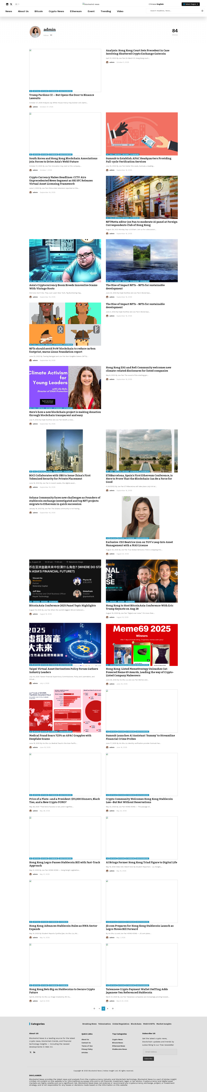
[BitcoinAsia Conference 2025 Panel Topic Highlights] (65, 581)
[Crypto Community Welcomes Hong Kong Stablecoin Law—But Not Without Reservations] (142, 774)
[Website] (51, 35)
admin (35, 107)
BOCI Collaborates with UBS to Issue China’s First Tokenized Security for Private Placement (60, 477)
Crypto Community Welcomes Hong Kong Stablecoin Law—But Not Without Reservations (139, 800)
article (36, 91)
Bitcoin (38, 11)
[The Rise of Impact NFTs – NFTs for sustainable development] (142, 260)
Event (91, 11)
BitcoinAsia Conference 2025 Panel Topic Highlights (62, 605)
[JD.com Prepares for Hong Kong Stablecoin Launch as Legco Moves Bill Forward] (142, 901)
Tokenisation (104, 1024)
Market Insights (163, 1024)
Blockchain (136, 1024)
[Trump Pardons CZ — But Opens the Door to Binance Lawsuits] (65, 70)
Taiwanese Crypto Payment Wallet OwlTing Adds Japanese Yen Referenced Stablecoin (137, 991)
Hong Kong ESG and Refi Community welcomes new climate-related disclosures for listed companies (138, 369)
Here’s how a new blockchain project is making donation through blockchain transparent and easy (65, 414)
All (111, 154)
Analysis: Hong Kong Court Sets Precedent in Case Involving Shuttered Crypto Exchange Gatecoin (137, 52)
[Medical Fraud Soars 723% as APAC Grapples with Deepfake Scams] (65, 711)
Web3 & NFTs (149, 1024)
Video (120, 11)
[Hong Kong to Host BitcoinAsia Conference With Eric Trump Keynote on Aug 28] (142, 581)
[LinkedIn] (34, 1052)
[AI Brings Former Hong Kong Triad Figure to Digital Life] (142, 837)
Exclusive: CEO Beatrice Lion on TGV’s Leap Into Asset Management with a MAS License (139, 544)
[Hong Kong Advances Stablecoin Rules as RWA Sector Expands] (65, 901)
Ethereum (76, 11)
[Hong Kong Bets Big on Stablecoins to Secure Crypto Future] (65, 964)
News (8, 11)
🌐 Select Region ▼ (190, 4)
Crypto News (56, 11)
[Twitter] (30, 1052)
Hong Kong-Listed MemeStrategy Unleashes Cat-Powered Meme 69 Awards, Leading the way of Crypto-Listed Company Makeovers (140, 672)
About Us (23, 11)
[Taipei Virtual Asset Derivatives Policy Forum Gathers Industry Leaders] (65, 644)
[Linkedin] (7, 4)
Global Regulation (120, 1024)
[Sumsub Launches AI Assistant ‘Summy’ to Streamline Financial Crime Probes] (142, 711)
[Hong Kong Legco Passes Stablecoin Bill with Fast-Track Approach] (65, 837)
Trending (106, 11)
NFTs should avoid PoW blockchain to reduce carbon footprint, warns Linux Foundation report (62, 350)
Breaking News (89, 1024)
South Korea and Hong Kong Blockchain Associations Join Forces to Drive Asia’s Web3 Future (63, 160)
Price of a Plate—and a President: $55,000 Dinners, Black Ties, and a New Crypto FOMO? (64, 800)
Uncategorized (65, 91)
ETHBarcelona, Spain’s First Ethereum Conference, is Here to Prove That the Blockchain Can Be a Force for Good (139, 479)
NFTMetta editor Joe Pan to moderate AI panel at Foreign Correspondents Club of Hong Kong (142, 223)
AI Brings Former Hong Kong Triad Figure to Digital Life (141, 862)
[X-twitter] (11, 4)
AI (30, 91)
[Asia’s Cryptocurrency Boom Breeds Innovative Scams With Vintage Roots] (65, 260)
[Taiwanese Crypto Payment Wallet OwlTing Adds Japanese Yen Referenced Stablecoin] (142, 964)
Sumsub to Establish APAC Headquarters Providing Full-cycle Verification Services (138, 160)
